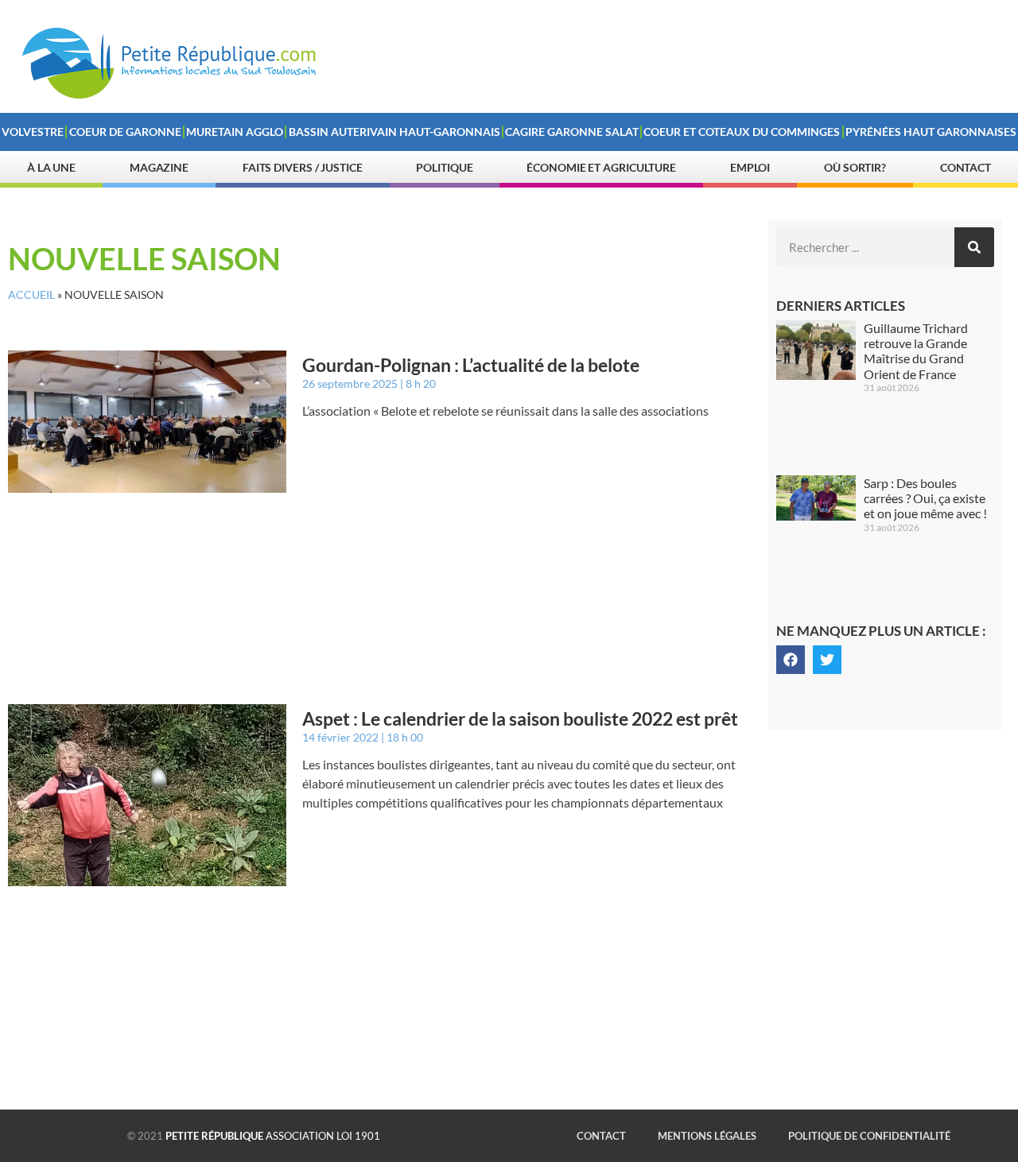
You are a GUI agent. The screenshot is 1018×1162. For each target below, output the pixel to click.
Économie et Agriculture (601, 167)
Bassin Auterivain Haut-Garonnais (394, 131)
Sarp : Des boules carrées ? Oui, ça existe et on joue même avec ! (925, 498)
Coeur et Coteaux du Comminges (741, 131)
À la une (51, 167)
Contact (965, 167)
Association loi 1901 (272, 1135)
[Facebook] (790, 659)
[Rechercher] (974, 247)
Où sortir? (855, 167)
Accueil (31, 295)
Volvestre (33, 131)
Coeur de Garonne (125, 131)
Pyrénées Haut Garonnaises (930, 131)
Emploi (750, 167)
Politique (444, 167)
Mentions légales (707, 1135)
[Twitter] (827, 659)
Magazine (159, 167)
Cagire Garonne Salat (572, 131)
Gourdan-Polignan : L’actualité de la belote (470, 365)
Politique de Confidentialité (869, 1135)
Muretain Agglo (234, 131)
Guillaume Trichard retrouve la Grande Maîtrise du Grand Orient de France (916, 351)
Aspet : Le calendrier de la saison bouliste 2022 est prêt (520, 718)
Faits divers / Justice (303, 167)
